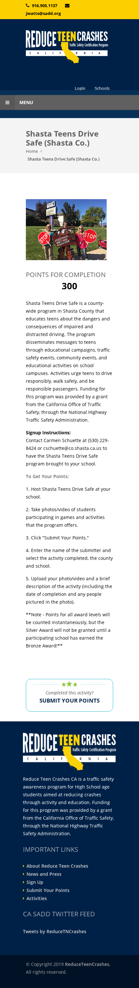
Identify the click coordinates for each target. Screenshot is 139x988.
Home (32, 151)
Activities (37, 898)
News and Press (44, 874)
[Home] (69, 46)
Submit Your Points (48, 890)
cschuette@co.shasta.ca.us (72, 448)
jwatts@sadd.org (43, 13)
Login (80, 88)
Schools (102, 88)
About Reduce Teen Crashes (57, 866)
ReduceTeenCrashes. (88, 964)
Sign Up (35, 882)
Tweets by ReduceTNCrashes (54, 931)
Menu (25, 102)
